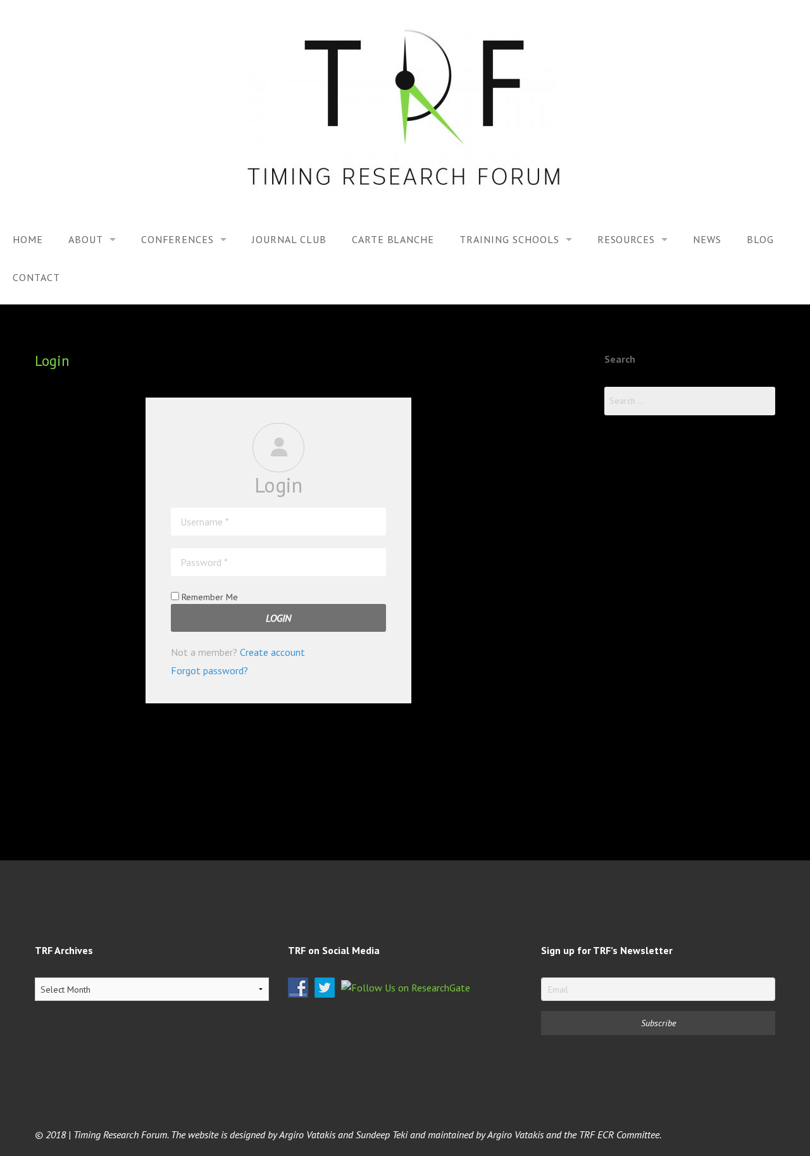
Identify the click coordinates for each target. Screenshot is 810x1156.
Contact (36, 277)
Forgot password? (209, 670)
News (707, 239)
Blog (760, 239)
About (85, 239)
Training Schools (509, 239)
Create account (272, 652)
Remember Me (208, 597)
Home (28, 239)
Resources (626, 239)
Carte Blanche (393, 239)
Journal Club (289, 239)
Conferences (178, 239)
